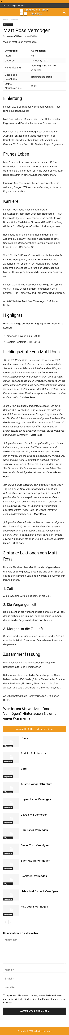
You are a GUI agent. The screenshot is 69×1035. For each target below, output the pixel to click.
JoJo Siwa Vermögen (34, 814)
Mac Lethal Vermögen (34, 906)
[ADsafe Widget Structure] (11, 787)
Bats (24, 768)
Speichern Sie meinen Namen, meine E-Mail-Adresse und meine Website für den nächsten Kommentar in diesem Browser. (34, 999)
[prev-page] (5, 922)
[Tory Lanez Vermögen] (11, 833)
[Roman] (11, 741)
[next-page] (10, 922)
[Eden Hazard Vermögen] (11, 864)
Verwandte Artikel (25, 729)
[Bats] (11, 772)
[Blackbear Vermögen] (11, 879)
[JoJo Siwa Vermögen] (11, 818)
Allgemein (15, 19)
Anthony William (14, 36)
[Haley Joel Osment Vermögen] (11, 894)
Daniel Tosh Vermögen (35, 845)
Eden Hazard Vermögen (35, 860)
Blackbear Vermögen (34, 876)
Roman (25, 738)
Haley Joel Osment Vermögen (39, 891)
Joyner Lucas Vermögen (36, 799)
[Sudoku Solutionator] (11, 757)
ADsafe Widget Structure (36, 784)
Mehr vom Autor (45, 729)
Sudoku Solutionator (33, 753)
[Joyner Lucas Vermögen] (11, 803)
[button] (5, 12)
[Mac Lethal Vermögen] (11, 910)
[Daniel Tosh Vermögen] (11, 849)
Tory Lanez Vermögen (34, 830)
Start (5, 19)
